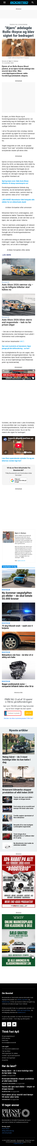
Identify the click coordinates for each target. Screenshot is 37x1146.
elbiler (19, 999)
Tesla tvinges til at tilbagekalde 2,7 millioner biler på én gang (24, 836)
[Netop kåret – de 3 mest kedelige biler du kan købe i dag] (18, 743)
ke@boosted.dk (18, 1143)
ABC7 (22, 341)
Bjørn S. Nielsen (13, 61)
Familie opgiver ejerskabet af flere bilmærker (24, 816)
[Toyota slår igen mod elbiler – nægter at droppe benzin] (7, 799)
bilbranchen (6, 1002)
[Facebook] (4, 1024)
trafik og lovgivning (23, 1010)
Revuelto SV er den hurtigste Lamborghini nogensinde (23, 826)
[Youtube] (14, 1024)
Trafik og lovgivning (19, 24)
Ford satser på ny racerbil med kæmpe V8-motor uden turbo (24, 807)
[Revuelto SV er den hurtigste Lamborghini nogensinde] (7, 827)
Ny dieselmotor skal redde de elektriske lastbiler (24, 844)
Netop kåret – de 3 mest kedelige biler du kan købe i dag (16, 760)
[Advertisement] (18, 400)
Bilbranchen (6, 1091)
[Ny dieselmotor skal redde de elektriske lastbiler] (7, 845)
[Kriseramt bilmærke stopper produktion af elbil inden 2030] (18, 776)
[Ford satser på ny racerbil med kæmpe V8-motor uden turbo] (7, 809)
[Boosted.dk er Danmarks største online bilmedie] (18, 2)
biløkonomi (21, 1012)
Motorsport (6, 1099)
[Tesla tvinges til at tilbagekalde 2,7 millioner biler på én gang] (7, 836)
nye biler (25, 999)
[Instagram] (9, 1024)
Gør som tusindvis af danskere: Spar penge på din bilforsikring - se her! (16, 347)
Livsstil (4, 753)
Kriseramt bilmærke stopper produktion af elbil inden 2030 (17, 791)
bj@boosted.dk (21, 560)
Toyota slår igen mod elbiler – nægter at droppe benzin (24, 798)
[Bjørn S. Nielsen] (8, 546)
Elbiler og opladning (7, 786)
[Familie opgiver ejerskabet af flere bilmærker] (7, 818)
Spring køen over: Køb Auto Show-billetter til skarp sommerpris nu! (15, 182)
